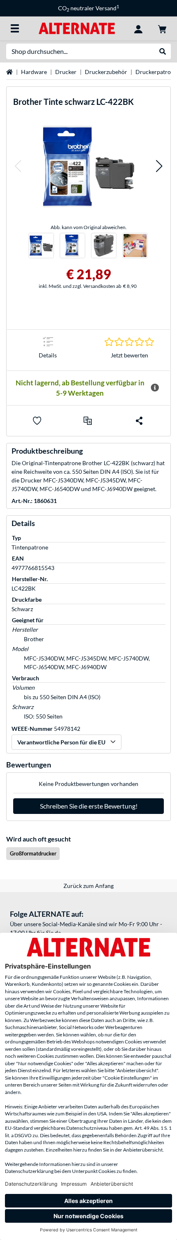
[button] (17, 166)
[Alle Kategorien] (14, 28)
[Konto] (138, 28)
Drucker (66, 71)
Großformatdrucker (33, 853)
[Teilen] (139, 420)
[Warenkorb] (162, 28)
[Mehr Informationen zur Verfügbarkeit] (154, 387)
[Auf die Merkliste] (37, 420)
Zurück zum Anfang (88, 885)
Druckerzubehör (106, 71)
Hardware (34, 71)
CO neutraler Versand (88, 8)
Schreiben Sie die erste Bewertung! (88, 806)
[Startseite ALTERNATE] (77, 28)
